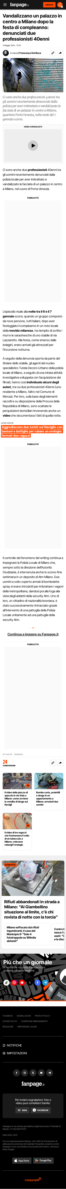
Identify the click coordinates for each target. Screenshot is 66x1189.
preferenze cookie (27, 1026)
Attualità (7, 754)
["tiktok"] (6, 983)
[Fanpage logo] (19, 5)
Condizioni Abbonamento (34, 1021)
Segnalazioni (24, 1016)
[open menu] (4, 4)
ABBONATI (49, 5)
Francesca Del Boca (30, 52)
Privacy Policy (42, 1016)
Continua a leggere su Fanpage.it (33, 634)
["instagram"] (14, 983)
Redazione (8, 1026)
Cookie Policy (10, 1021)
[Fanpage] (33, 1084)
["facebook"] (38, 983)
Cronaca (18, 754)
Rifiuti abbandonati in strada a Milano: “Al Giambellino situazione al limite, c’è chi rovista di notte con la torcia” (32, 909)
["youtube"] (22, 983)
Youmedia (8, 1016)
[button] (60, 53)
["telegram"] (45, 983)
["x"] (30, 983)
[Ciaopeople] (33, 1179)
